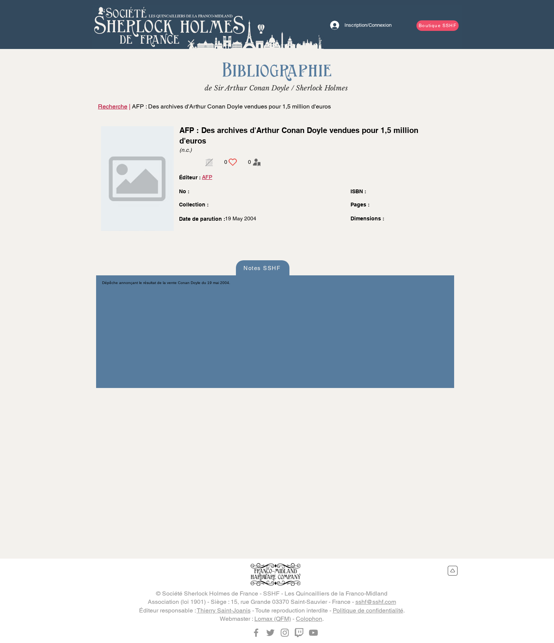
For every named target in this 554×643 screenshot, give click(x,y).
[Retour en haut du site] (453, 570)
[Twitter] (270, 632)
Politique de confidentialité (368, 610)
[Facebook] (256, 632)
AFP (207, 177)
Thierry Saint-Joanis (224, 610)
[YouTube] (313, 632)
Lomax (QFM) (272, 618)
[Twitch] (299, 632)
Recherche (112, 106)
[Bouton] (169, 24)
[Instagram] (284, 632)
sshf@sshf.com (375, 601)
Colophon (309, 618)
